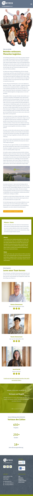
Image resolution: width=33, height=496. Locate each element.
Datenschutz (21, 479)
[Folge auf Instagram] (7, 466)
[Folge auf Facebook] (4, 466)
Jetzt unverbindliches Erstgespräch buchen (13, 211)
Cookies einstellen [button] (22, 480)
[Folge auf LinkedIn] (10, 466)
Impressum (20, 477)
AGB (19, 476)
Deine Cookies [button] (21, 482)
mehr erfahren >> (16, 296)
